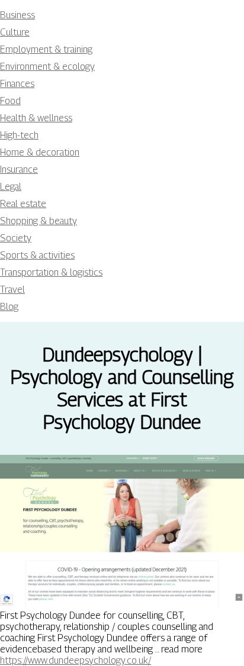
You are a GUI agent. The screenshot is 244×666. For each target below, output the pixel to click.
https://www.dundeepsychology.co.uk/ (75, 660)
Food (10, 100)
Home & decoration (39, 152)
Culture (15, 32)
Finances (17, 83)
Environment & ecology (47, 66)
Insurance (19, 169)
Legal (10, 186)
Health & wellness (36, 118)
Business (17, 15)
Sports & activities (37, 255)
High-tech (19, 135)
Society (15, 238)
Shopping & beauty (38, 221)
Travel (12, 289)
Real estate (23, 203)
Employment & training (46, 49)
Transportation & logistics (51, 272)
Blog (9, 306)
